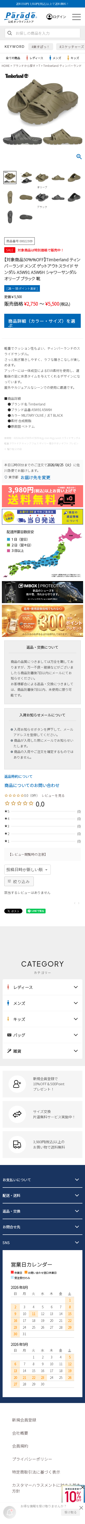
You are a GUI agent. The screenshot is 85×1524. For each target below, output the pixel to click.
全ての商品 (13, 58)
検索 (9, 33)
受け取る (70, 1512)
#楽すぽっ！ (41, 46)
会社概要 (20, 1433)
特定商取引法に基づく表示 (36, 1472)
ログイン (59, 16)
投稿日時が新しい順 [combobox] (24, 869)
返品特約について (18, 776)
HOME (6, 66)
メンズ (57, 58)
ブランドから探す (24, 66)
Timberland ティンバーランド (62, 66)
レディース (36, 58)
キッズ (75, 58)
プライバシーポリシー (32, 1459)
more (42, 1084)
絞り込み (21, 881)
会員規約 (20, 1446)
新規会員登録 (24, 1420)
